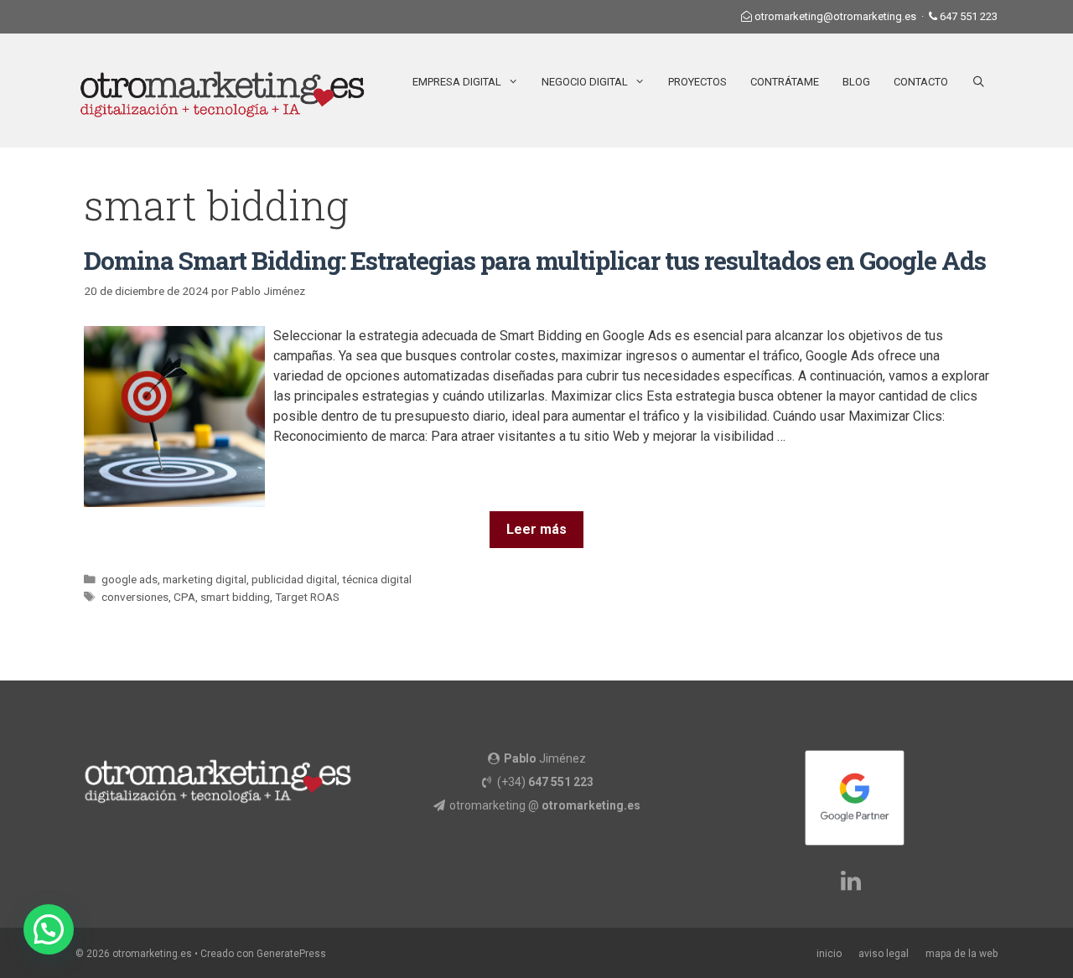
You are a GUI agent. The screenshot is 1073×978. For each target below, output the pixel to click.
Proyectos (697, 81)
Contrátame (784, 81)
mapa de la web (961, 954)
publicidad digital (294, 579)
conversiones (134, 596)
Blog (856, 81)
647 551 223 (969, 16)
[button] (48, 929)
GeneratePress (291, 954)
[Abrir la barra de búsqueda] (979, 82)
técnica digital (377, 579)
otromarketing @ (544, 805)
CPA (184, 596)
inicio (829, 954)
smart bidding (235, 596)
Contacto (921, 81)
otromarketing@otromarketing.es (835, 16)
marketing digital (204, 579)
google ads (129, 579)
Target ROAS (307, 596)
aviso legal (883, 954)
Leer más (536, 529)
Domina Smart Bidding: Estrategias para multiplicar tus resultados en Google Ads (535, 260)
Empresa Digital (456, 81)
